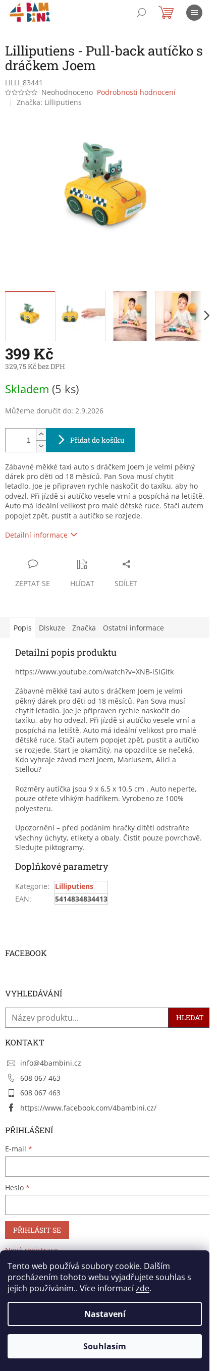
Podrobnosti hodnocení (136, 92)
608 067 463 (40, 1078)
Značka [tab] (84, 627)
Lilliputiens (74, 886)
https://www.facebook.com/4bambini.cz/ (88, 1108)
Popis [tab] (23, 627)
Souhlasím (104, 1346)
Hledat (190, 1017)
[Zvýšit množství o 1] (41, 434)
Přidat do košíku (97, 440)
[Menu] (194, 13)
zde (142, 1288)
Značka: (49, 102)
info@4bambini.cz (50, 1063)
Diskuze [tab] (52, 627)
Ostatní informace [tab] (133, 627)
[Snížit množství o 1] (41, 446)
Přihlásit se (37, 1230)
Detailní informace (36, 535)
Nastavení (105, 1314)
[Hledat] (141, 13)
